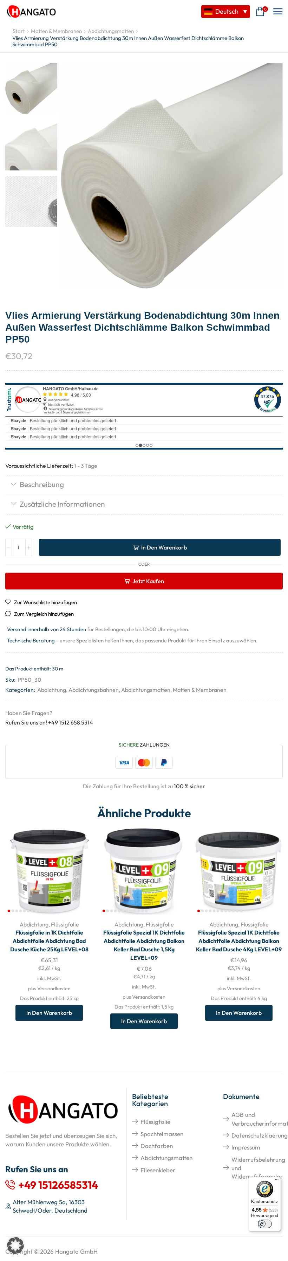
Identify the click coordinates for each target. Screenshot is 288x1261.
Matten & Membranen (56, 31)
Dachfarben (156, 1145)
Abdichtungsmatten (111, 31)
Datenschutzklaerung (259, 1135)
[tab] (144, 485)
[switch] (265, 1224)
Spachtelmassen (161, 1134)
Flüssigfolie (65, 924)
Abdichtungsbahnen (93, 689)
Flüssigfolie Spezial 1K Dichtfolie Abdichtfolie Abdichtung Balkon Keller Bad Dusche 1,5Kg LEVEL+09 (144, 945)
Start (19, 31)
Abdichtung (51, 689)
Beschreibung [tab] (42, 484)
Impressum (245, 1147)
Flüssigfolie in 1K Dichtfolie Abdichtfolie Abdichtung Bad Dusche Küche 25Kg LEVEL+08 (49, 941)
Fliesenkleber (157, 1170)
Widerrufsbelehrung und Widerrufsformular (258, 1168)
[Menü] (277, 1181)
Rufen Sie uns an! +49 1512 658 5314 (49, 722)
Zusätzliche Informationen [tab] (62, 503)
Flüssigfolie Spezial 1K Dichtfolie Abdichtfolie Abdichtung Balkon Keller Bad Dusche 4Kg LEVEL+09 (239, 941)
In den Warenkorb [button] (80, 868)
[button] (261, 11)
